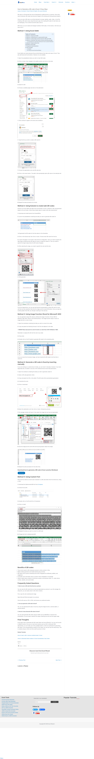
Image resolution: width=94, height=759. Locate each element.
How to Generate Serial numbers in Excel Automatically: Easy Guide (34, 638)
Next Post (59, 660)
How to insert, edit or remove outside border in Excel (30, 635)
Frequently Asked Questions (32, 46)
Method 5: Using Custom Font (32, 43)
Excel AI (54, 2)
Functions (67, 2)
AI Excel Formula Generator (8, 699)
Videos (1, 758)
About (73, 2)
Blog (40, 2)
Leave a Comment (22, 11)
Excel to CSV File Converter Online (10, 712)
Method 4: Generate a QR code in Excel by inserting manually (39, 40)
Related (29, 48)
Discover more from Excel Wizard (34, 50)
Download (21, 473)
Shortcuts (61, 2)
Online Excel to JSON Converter (9, 715)
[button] (41, 2)
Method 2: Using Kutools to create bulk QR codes (36, 37)
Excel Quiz (46, 2)
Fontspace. (40, 484)
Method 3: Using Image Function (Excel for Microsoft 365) (38, 38)
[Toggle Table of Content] (52, 34)
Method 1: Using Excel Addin (32, 35)
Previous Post (21, 660)
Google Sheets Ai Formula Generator (10, 702)
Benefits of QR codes (30, 44)
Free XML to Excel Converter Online (10, 709)
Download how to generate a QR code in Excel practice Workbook (40, 41)
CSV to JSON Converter (7, 707)
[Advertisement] (72, 31)
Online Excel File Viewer (7, 714)
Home (35, 2)
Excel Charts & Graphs (32, 11)
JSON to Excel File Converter (8, 711)
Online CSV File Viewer (7, 704)
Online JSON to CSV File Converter (10, 706)
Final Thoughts (29, 47)
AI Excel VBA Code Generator (8, 701)
